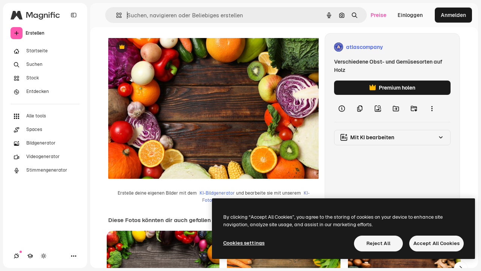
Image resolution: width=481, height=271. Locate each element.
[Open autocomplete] (116, 15)
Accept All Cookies (436, 243)
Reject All (378, 243)
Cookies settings (244, 243)
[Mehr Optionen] (431, 108)
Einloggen (410, 15)
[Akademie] (30, 256)
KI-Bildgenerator (217, 193)
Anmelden (453, 15)
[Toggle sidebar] (74, 15)
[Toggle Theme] (44, 256)
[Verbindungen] (17, 256)
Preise (378, 15)
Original (156, 47)
